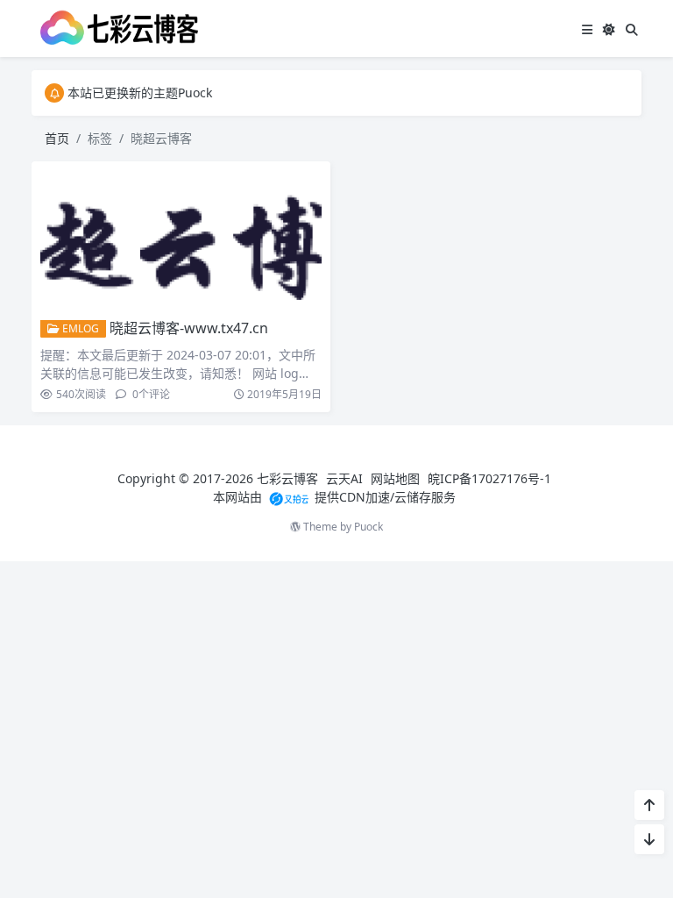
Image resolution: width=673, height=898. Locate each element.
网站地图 (395, 478)
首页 (57, 138)
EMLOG (79, 328)
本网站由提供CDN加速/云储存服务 (334, 496)
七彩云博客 (287, 478)
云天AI (344, 478)
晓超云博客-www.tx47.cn (189, 328)
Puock (368, 526)
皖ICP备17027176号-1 (489, 478)
